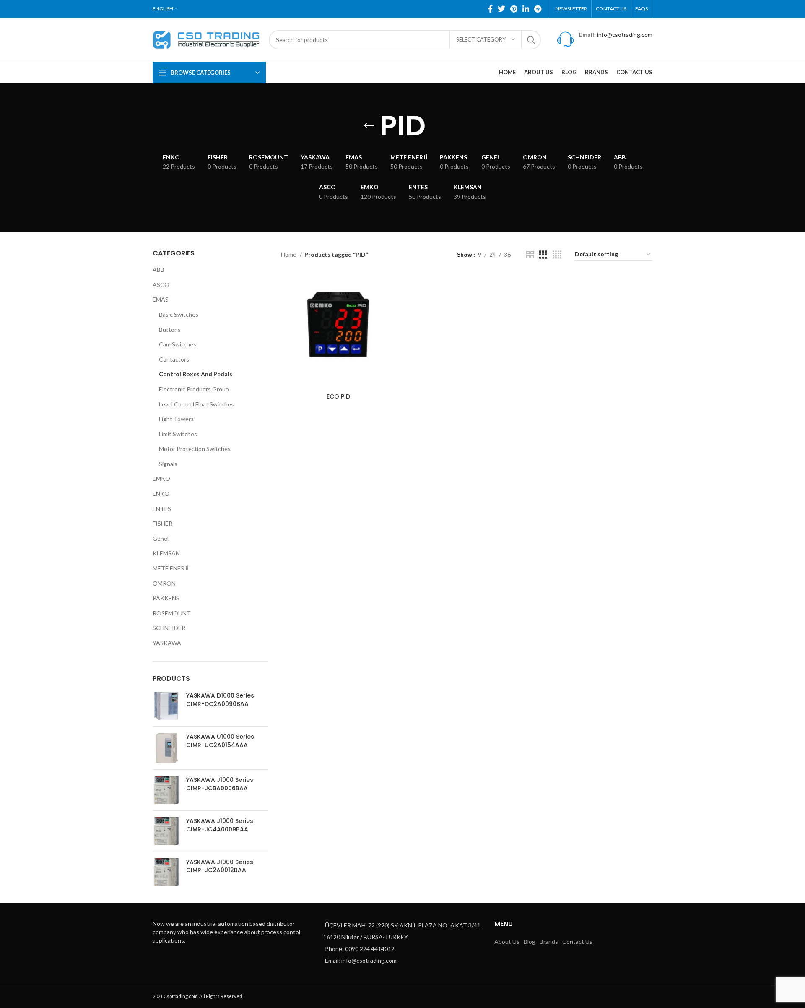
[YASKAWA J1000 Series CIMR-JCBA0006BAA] (166, 790)
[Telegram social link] (538, 9)
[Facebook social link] (490, 9)
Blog (529, 941)
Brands (549, 941)
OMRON (164, 583)
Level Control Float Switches (196, 404)
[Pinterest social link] (514, 9)
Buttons (170, 329)
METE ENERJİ (171, 568)
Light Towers (176, 418)
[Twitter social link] (501, 9)
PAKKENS (166, 598)
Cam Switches (177, 344)
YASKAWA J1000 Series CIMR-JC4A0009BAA (219, 825)
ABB (158, 269)
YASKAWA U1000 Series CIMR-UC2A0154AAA (220, 741)
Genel (161, 538)
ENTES (162, 508)
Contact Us (577, 941)
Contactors (174, 359)
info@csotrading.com (624, 34)
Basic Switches (178, 314)
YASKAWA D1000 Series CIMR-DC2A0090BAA (220, 700)
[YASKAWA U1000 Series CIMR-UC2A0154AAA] (166, 748)
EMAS (161, 299)
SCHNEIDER (169, 627)
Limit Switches (178, 434)
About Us (506, 941)
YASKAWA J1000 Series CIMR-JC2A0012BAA (219, 866)
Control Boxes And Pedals (195, 374)
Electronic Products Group (194, 389)
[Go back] (368, 125)
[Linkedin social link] (526, 9)
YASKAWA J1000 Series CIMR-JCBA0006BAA (219, 784)
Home (289, 254)
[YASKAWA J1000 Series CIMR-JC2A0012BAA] (166, 872)
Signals (168, 463)
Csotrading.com (180, 996)
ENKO (161, 493)
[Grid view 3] (543, 255)
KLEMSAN (166, 553)
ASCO (161, 284)
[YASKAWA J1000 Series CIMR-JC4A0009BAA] (166, 831)
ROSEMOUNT (172, 613)
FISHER (162, 523)
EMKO (161, 478)
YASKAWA (167, 642)
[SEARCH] (531, 39)
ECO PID (338, 396)
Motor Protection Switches (195, 448)
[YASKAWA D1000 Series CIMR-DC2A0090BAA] (166, 706)
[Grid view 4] (557, 255)
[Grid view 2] (530, 255)
